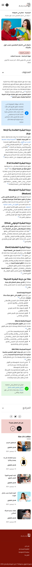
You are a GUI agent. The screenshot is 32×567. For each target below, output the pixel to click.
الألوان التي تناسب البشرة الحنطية (17, 205)
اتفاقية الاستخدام (24, 549)
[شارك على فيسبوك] (11, 416)
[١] (25, 91)
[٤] (8, 147)
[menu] (3, 5)
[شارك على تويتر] (15, 416)
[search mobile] (7, 5)
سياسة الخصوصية (24, 552)
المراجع (27, 407)
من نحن (27, 546)
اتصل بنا (27, 555)
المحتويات (26, 72)
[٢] (11, 96)
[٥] (26, 287)
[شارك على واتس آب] (19, 416)
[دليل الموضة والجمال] (25, 5)
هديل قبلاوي (11, 447)
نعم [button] (19, 428)
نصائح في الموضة (24, 53)
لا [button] (12, 428)
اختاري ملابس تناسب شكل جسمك (15, 388)
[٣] (15, 139)
